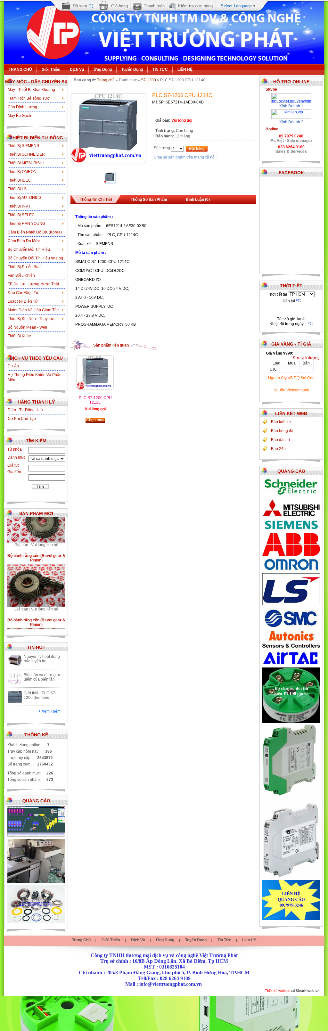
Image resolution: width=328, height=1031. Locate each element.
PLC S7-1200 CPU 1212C (95, 400)
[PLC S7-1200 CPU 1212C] (95, 388)
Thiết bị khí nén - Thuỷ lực (31, 318)
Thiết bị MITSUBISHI (26, 163)
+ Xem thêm (49, 711)
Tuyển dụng (132, 69)
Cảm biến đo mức (24, 241)
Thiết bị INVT (19, 206)
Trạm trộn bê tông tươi (29, 98)
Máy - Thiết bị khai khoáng (31, 89)
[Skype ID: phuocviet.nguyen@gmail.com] (291, 95)
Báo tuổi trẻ (281, 422)
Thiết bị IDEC (19, 180)
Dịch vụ (77, 69)
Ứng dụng (103, 69)
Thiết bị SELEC (21, 215)
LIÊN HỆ (185, 69)
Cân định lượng (22, 107)
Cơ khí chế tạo (22, 418)
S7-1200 (148, 80)
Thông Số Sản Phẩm (149, 199)
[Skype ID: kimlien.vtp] (291, 111)
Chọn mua (95, 420)
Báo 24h (278, 448)
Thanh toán (154, 6)
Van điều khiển (21, 275)
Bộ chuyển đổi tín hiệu (29, 249)
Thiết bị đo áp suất (25, 267)
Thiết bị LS (17, 189)
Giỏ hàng (119, 6)
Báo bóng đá (282, 431)
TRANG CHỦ (20, 69)
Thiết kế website (277, 991)
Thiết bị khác (19, 336)
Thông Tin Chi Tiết (96, 199)
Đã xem (83, 6)
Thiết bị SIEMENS (23, 145)
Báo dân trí (280, 440)
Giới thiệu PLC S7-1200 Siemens (40, 695)
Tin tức (224, 940)
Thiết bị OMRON (22, 171)
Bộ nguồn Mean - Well (27, 327)
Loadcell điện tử (23, 301)
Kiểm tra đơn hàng (195, 6)
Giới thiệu (51, 69)
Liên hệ (249, 940)
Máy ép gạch (19, 115)
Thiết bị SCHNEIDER (26, 154)
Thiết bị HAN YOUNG (26, 223)
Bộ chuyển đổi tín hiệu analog (35, 258)
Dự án (13, 366)
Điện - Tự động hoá (25, 410)
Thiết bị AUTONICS (24, 197)
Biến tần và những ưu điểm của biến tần (43, 677)
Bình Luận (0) (198, 199)
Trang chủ (106, 80)
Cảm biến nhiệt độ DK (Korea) (35, 232)
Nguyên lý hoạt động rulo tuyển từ (42, 658)
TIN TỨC (160, 69)
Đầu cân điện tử (23, 292)
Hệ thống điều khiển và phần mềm (35, 377)
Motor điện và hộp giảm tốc (33, 310)
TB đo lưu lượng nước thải (33, 284)
